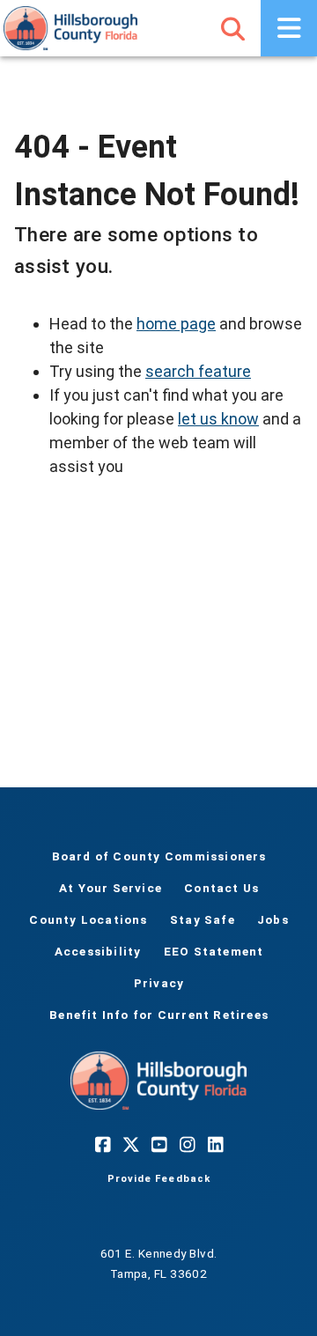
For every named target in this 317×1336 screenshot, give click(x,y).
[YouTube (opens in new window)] (158, 1145)
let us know (218, 419)
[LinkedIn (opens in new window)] (215, 1145)
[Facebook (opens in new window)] (102, 1145)
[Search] (232, 28)
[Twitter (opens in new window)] (130, 1145)
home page (176, 323)
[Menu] (289, 28)
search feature (198, 371)
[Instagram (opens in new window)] (187, 1145)
